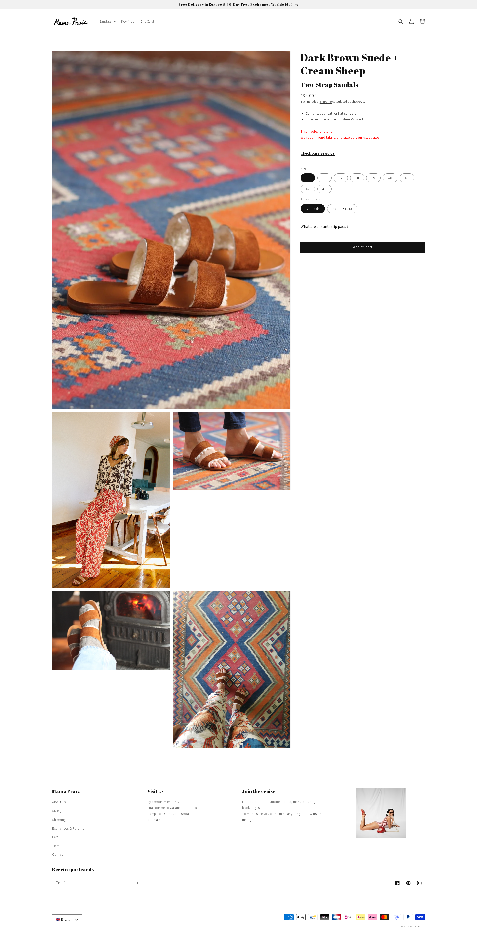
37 (341, 178)
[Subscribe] (136, 882)
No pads (313, 208)
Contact (58, 854)
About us (59, 802)
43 (324, 189)
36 (324, 178)
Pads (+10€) (342, 208)
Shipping (326, 101)
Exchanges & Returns (68, 828)
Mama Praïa (417, 926)
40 (390, 178)
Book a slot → (158, 819)
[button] (400, 21)
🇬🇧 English (64, 919)
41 (407, 178)
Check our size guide (318, 153)
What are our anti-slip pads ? (325, 226)
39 (373, 178)
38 (357, 178)
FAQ (55, 837)
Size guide (60, 810)
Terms (56, 846)
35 (308, 178)
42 (308, 189)
